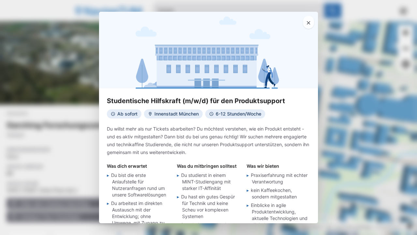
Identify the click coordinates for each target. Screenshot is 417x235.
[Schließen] (308, 22)
